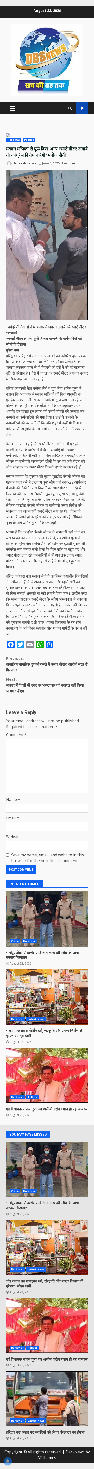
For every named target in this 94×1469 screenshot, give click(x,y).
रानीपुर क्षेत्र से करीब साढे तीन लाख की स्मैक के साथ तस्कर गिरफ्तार (47, 919)
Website (13, 836)
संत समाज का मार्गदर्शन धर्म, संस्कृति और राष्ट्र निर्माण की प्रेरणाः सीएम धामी (47, 997)
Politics (29, 140)
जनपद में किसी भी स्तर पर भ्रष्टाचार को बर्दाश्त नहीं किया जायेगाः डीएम (45, 685)
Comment (16, 734)
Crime (15, 941)
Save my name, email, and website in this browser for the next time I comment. (47, 857)
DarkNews (75, 1452)
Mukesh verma (25, 163)
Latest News (36, 1019)
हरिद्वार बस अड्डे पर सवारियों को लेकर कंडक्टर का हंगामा (47, 1398)
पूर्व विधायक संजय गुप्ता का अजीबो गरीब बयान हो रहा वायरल (47, 1075)
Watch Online (82, 108)
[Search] (70, 108)
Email (12, 818)
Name (13, 799)
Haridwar (13, 140)
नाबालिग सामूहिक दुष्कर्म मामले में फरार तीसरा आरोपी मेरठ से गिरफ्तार (47, 664)
